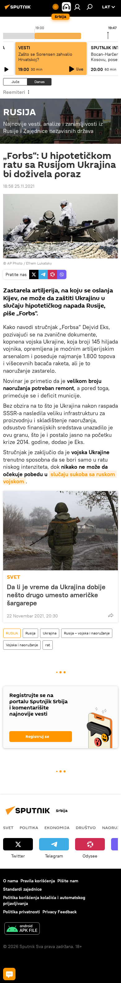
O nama (10, 881)
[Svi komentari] (9, 974)
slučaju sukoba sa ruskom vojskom (60, 478)
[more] (111, 615)
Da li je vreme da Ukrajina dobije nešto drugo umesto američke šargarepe (56, 595)
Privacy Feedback (60, 912)
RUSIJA (12, 633)
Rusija (30, 633)
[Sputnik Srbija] (18, 9)
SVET (13, 577)
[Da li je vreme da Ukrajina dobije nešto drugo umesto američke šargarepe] (60, 530)
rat (47, 645)
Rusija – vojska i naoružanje (87, 633)
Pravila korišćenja (37, 881)
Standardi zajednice (22, 889)
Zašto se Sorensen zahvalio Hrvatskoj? (45, 56)
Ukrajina (49, 633)
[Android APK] (22, 929)
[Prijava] (77, 7)
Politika (29, 827)
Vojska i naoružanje (22, 645)
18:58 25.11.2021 (18, 186)
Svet (8, 827)
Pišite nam (67, 881)
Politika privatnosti (21, 912)
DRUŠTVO (86, 827)
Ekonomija (56, 827)
